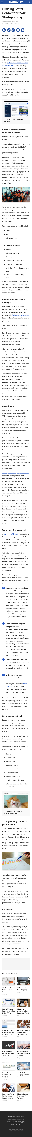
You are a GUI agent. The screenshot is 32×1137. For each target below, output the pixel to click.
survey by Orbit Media (11, 534)
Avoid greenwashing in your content (15, 473)
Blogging (15, 21)
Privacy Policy (18, 1124)
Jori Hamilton (7, 21)
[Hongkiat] (16, 2)
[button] (4, 30)
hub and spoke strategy (20, 315)
